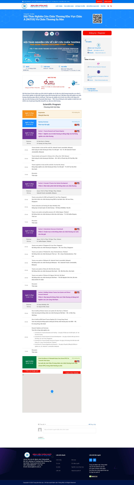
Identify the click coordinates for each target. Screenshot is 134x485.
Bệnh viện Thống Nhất (39, 5)
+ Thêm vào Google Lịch (31, 371)
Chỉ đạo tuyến (80, 6)
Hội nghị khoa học (93, 90)
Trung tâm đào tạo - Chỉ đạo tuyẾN (39, 6)
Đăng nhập (93, 424)
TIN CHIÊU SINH (69, 6)
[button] (111, 6)
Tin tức (103, 6)
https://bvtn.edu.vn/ (100, 52)
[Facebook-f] (90, 460)
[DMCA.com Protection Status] (93, 477)
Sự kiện (32, 14)
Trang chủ (26, 14)
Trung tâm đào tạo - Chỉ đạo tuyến (42, 455)
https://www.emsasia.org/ (101, 80)
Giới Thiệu (59, 6)
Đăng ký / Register (97, 33)
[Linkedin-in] (94, 460)
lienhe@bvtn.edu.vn (99, 50)
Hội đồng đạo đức (93, 6)
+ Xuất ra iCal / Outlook (71, 373)
